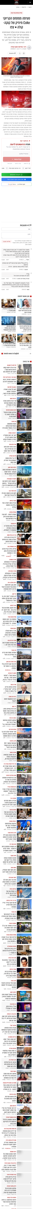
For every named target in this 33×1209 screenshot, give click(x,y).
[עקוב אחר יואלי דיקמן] (23, 168)
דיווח (7, 260)
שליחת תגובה (6, 241)
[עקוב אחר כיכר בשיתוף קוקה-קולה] (7, 168)
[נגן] (16, 99)
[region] (16, 99)
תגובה (3, 260)
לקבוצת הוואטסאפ (15, 174)
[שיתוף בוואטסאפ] (23, 53)
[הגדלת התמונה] (29, 60)
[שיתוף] (19, 53)
